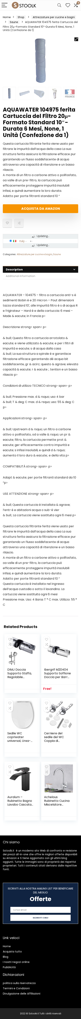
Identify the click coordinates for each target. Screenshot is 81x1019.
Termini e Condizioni (16, 988)
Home (7, 17)
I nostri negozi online (16, 962)
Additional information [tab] (20, 276)
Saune (14, 22)
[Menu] (4, 5)
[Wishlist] (68, 5)
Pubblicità (9, 967)
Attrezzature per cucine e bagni (54, 17)
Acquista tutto (12, 951)
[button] (76, 39)
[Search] (59, 5)
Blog (5, 957)
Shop (21, 17)
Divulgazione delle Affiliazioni (21, 993)
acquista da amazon (40, 208)
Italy (22, 241)
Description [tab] (14, 269)
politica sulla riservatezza (19, 983)
